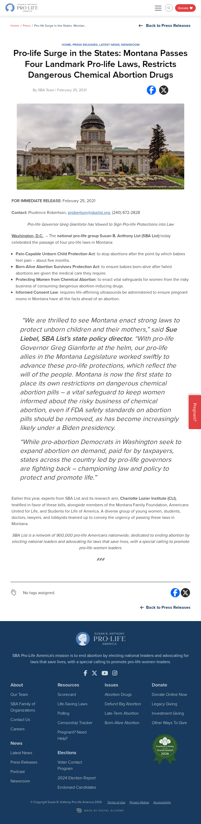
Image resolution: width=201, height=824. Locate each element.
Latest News (109, 44)
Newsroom (130, 44)
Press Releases (85, 44)
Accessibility (162, 802)
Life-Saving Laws (72, 704)
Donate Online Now (169, 694)
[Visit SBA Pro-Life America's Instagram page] (114, 673)
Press (27, 25)
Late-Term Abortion (122, 713)
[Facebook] (151, 90)
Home (14, 25)
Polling (63, 713)
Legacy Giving (164, 704)
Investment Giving (168, 713)
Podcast (17, 771)
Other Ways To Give (169, 722)
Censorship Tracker (75, 722)
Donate (183, 8)
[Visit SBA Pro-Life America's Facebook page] (85, 673)
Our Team (19, 694)
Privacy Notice (139, 802)
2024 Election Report (77, 778)
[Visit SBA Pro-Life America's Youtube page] (105, 673)
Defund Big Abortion (123, 704)
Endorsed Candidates (77, 787)
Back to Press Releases (168, 25)
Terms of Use (116, 802)
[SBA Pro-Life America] (21, 7)
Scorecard (67, 694)
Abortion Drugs (118, 694)
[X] (163, 90)
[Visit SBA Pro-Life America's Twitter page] (94, 673)
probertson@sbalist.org (89, 212)
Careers (17, 729)
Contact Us (20, 719)
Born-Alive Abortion (122, 722)
